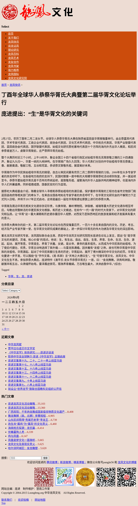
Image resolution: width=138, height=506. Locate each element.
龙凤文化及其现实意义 (21, 444)
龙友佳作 (13, 62)
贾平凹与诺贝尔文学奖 (21, 348)
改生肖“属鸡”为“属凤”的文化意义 (28, 423)
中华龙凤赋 (15, 344)
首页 (10, 33)
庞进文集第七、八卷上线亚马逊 (27, 384)
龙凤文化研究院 (17, 78)
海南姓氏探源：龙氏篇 (21, 428)
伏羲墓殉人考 (16, 432)
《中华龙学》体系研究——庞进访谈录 (31, 352)
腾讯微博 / (53, 462)
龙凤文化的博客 (127, 462)
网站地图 (40, 499)
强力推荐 (13, 70)
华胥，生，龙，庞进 (20, 276)
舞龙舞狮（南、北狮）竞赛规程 (27, 415)
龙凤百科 (13, 54)
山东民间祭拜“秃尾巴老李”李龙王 (28, 419)
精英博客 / (80, 462)
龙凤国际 (13, 74)
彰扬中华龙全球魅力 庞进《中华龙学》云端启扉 (36, 356)
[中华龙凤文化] (37, 19)
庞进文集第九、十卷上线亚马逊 (27, 380)
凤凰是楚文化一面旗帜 (21, 440)
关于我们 (13, 37)
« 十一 (5, 329)
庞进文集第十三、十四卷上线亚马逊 (29, 372)
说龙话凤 (13, 45)
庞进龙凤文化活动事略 (21, 403)
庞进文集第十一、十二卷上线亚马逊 (29, 376)
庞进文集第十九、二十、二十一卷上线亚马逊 (35, 360)
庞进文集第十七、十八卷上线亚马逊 (29, 364)
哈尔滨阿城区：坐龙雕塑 (23, 448)
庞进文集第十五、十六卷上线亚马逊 (29, 368)
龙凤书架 (13, 66)
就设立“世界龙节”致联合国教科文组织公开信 (35, 388)
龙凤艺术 (13, 58)
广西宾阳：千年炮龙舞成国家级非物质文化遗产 (36, 411)
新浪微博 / (66, 462)
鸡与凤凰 (13, 436)
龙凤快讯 (13, 41)
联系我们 (6, 499)
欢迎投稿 (23, 499)
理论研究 (13, 49)
